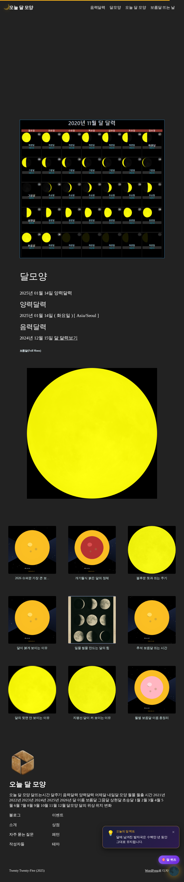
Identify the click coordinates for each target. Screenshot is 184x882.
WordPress (151, 870)
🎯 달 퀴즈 (169, 859)
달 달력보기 (65, 337)
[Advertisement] (92, 62)
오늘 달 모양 (21, 7)
